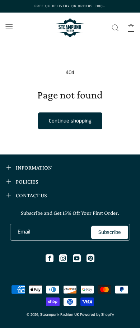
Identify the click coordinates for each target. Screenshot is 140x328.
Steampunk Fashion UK (59, 315)
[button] (9, 26)
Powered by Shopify (97, 315)
